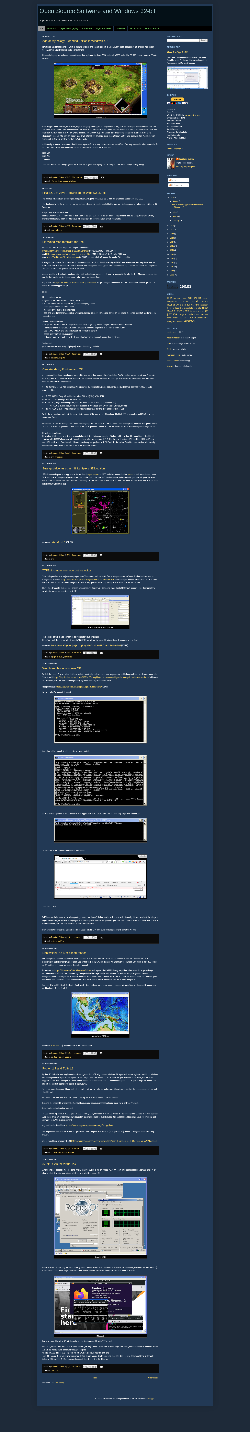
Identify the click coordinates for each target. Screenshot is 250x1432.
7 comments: (76, 226)
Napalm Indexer (173, 338)
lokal (200, 308)
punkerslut (171, 332)
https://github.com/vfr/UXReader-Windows (73, 970)
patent (202, 311)
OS (57, 1370)
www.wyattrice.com (192, 115)
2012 (172, 262)
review (54, 457)
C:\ (41, 28)
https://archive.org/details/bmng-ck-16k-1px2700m (68, 254)
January (176, 220)
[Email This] (85, 177)
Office (187, 311)
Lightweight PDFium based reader (64, 952)
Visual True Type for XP (177, 52)
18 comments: (77, 177)
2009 (172, 275)
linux (53, 1370)
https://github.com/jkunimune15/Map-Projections (75, 282)
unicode (200, 318)
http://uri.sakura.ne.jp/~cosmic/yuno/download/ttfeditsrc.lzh (87, 579)
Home (95, 1378)
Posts (173, 180)
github (130, 474)
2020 (172, 229)
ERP (185, 305)
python (64, 1152)
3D (168, 298)
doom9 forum (172, 360)
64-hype (173, 298)
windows (72, 181)
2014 (172, 254)
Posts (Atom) (59, 1383)
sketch (169, 318)
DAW (177, 305)
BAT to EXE (135, 28)
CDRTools (120, 28)
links (191, 308)
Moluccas (52, 28)
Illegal (60, 181)
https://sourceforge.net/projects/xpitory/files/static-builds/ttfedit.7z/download (86, 645)
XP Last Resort (152, 28)
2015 (172, 250)
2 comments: (76, 555)
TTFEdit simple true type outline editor (66, 570)
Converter (87, 28)
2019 (172, 234)
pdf (63, 1057)
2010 (172, 271)
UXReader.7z (56, 1045)
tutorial (66, 181)
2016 (172, 246)
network (180, 310)
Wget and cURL (103, 28)
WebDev (61, 941)
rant (198, 314)
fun (53, 181)
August (176, 201)
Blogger (151, 1398)
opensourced (93, 474)
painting (196, 311)
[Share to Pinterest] (96, 177)
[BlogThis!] (88, 177)
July (175, 212)
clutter (205, 298)
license (186, 308)
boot (184, 298)
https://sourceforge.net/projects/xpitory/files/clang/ (79, 686)
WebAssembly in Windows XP (61, 668)
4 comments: (76, 453)
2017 (172, 242)
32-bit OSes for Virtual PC (59, 1164)
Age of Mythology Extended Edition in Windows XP (74, 41)
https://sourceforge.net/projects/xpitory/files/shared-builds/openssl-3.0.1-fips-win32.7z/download (114, 1141)
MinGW (205, 308)
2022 (172, 197)
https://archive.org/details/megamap (63, 257)
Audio (180, 298)
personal (55, 358)
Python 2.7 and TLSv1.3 (57, 1068)
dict (181, 305)
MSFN (169, 349)
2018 (172, 238)
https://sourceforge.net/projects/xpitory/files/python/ (89, 1125)
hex (56, 181)
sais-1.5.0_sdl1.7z (58, 542)
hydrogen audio (173, 355)
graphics (55, 657)
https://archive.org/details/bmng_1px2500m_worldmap (65, 251)
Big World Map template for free (63, 241)
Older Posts (153, 1378)
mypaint (171, 310)
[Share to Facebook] (93, 177)
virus (174, 321)
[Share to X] (91, 177)
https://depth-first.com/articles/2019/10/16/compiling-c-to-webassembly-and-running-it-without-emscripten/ (101, 677)
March (175, 216)
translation (68, 657)
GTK (169, 307)
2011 (172, 266)
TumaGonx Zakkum (186, 159)
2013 (172, 258)
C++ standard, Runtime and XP (62, 369)
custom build (56, 1057)
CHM (200, 298)
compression (172, 301)
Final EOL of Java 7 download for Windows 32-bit (74, 192)
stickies (59, 457)
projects (62, 358)
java (181, 308)
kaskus (170, 366)
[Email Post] (102, 177)
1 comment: (77, 1053)
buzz (53, 230)
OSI (168, 343)
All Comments (176, 185)
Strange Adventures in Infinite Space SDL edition (73, 468)
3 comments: (76, 354)
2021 (172, 225)
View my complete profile (186, 167)
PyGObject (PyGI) (69, 28)
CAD (195, 298)
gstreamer (204, 305)
